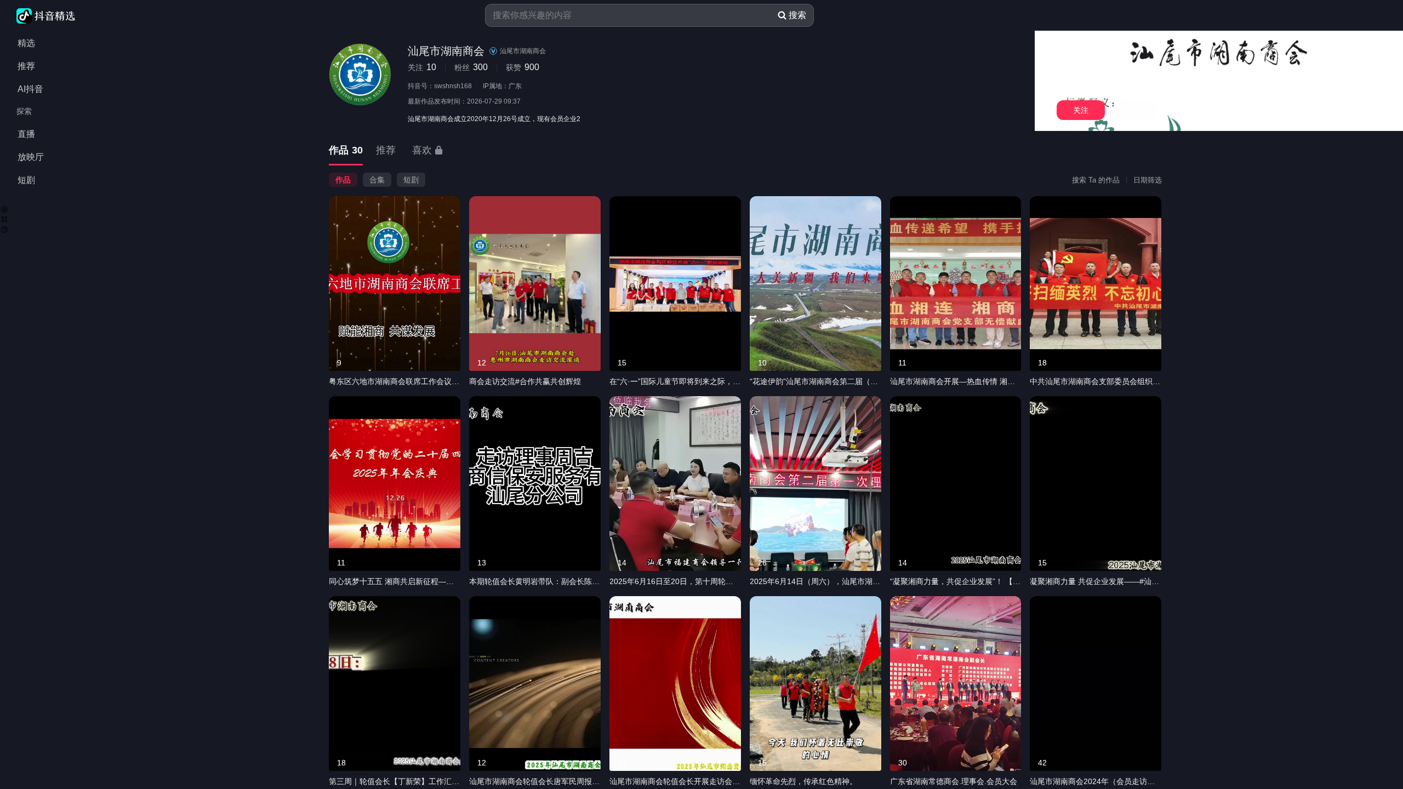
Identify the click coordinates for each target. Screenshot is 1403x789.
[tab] (346, 150)
